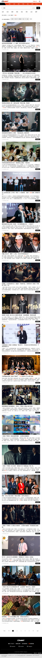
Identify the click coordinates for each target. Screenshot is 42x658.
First (4, 630)
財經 (17, 11)
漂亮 (27, 11)
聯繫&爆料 (18, 643)
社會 (7, 11)
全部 (3, 11)
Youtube (22, 646)
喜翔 (12, 19)
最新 (9, 3)
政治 (22, 11)
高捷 (27, 19)
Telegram (30, 646)
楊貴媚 (20, 19)
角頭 (16, 19)
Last (37, 630)
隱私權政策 (21, 655)
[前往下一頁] (33, 631)
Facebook (13, 646)
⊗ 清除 (33, 8)
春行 (24, 19)
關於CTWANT (11, 643)
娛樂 (12, 11)
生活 (31, 11)
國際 (36, 11)
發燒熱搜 (32, 643)
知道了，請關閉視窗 (38, 653)
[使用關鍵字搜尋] (38, 8)
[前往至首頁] (5, 1)
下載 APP (35, 1)
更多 (31, 19)
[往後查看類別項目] (36, 4)
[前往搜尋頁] (39, 1)
